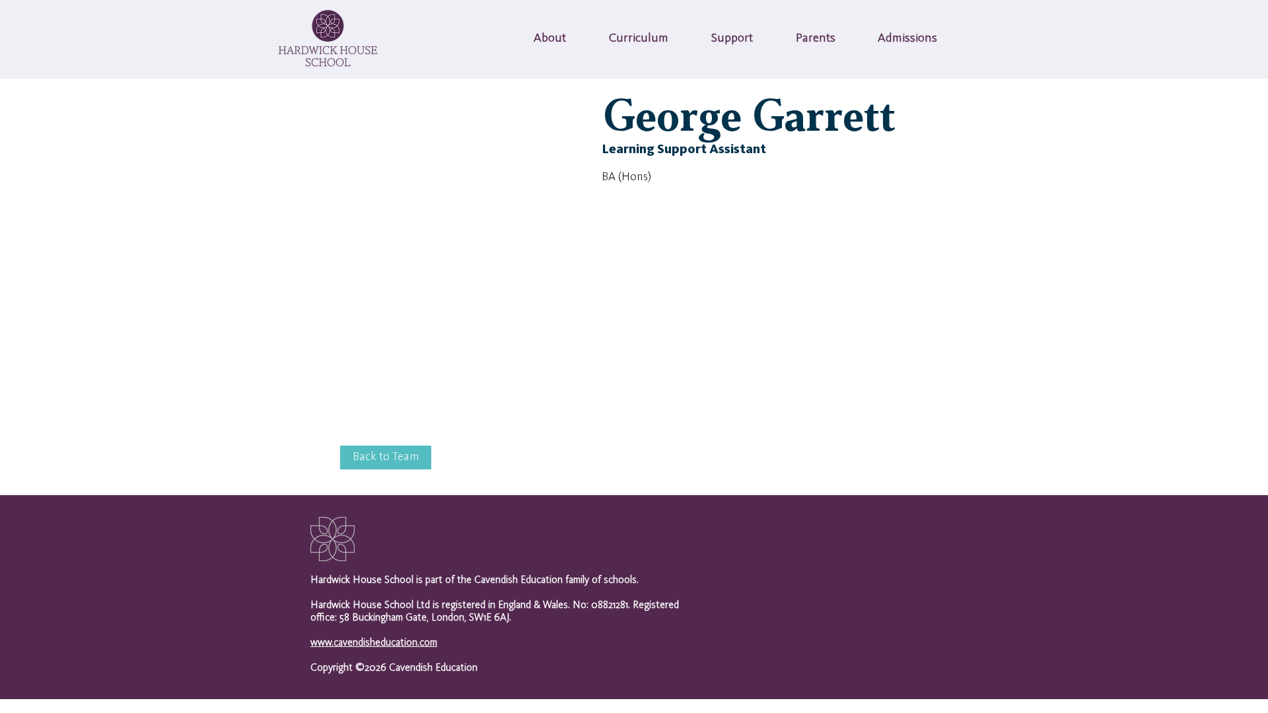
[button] (549, 38)
